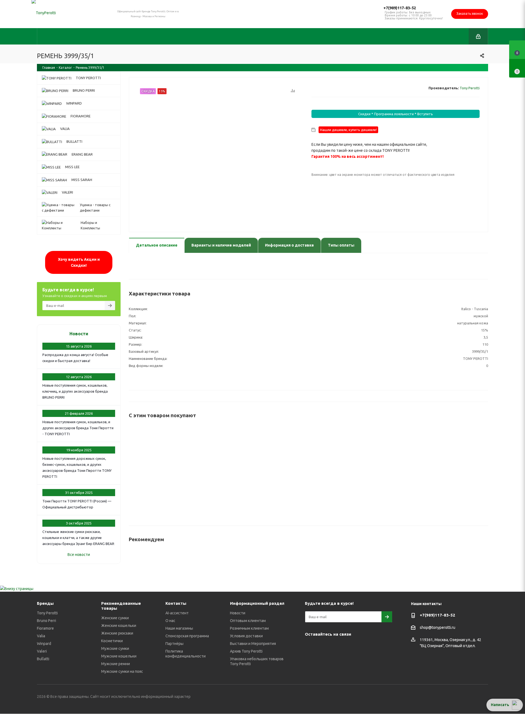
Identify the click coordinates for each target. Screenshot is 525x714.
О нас (170, 620)
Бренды (45, 603)
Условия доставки (246, 636)
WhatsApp (365, 646)
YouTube (337, 646)
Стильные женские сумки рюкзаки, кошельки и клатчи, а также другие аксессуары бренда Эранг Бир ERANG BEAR (78, 538)
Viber (351, 646)
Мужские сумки (115, 648)
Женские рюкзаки (117, 633)
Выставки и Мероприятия (253, 643)
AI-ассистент (177, 613)
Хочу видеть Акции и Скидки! (79, 262)
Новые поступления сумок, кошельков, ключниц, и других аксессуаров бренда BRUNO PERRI (75, 391)
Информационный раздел (257, 603)
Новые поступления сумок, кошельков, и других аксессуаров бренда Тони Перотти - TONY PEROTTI (77, 428)
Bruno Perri (46, 620)
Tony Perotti (470, 88)
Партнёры (174, 643)
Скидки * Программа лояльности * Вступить (395, 114)
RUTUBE (310, 660)
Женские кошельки (118, 625)
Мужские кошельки (118, 656)
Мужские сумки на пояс (122, 671)
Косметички (112, 641)
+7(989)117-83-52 (399, 7)
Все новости (79, 554)
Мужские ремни (115, 664)
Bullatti (43, 659)
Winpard (44, 643)
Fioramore (45, 628)
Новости (78, 333)
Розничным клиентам (249, 628)
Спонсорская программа (187, 636)
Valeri (42, 651)
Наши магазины (179, 628)
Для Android (324, 660)
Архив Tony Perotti (246, 651)
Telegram (324, 646)
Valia (41, 636)
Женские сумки (115, 618)
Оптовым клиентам (248, 620)
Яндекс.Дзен (378, 646)
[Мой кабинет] (478, 36)
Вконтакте (310, 646)
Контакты (175, 603)
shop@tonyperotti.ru (437, 628)
